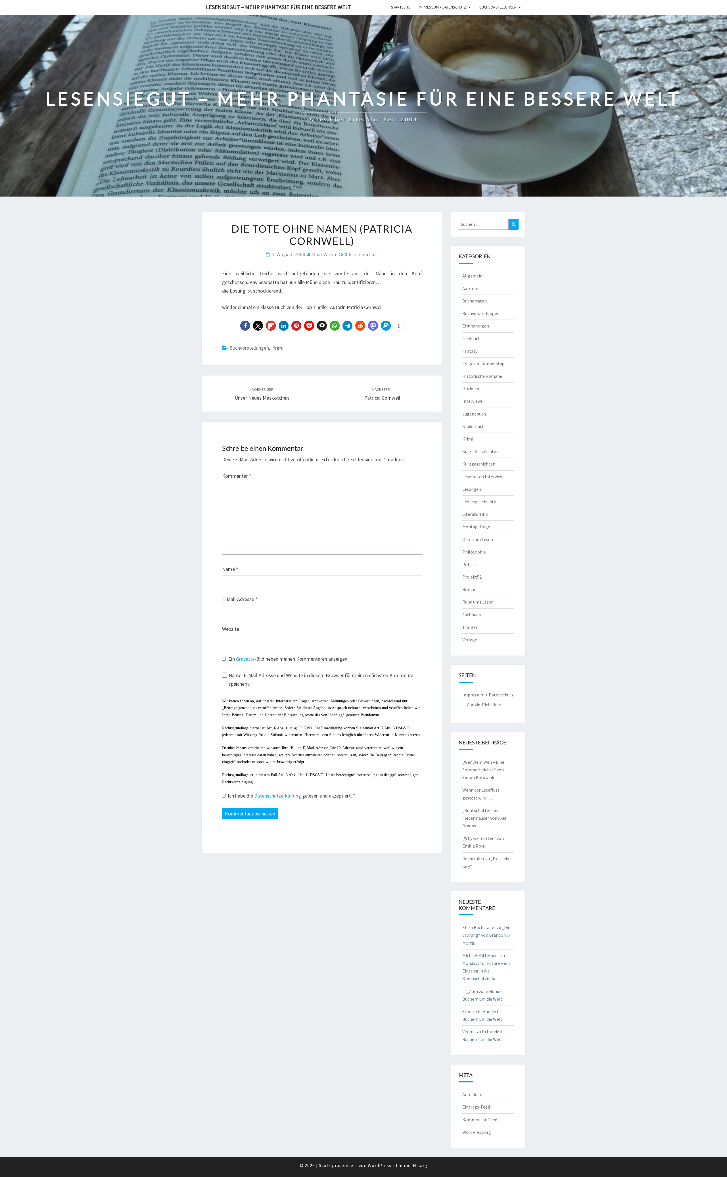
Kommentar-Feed (479, 1119)
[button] (245, 326)
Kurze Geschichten (480, 451)
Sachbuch (471, 614)
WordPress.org (476, 1132)
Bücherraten (474, 301)
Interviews (472, 401)
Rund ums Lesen (478, 602)
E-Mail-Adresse (240, 599)
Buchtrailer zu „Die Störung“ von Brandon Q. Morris (486, 935)
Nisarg (420, 1165)
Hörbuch (470, 388)
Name (230, 569)
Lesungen (471, 489)
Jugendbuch (474, 414)
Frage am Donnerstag (483, 363)
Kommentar (236, 476)
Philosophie (474, 552)
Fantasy (469, 351)
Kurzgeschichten (478, 464)
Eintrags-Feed (476, 1107)
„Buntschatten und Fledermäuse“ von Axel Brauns (484, 818)
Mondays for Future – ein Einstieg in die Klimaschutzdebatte (486, 970)
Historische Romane (482, 376)
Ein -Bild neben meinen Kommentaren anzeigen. (288, 659)
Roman (469, 589)
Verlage (469, 639)
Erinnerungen (475, 326)
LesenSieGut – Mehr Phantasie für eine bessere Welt (278, 7)
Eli (464, 927)
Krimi (277, 348)
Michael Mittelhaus (481, 955)
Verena (469, 1031)
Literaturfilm (475, 514)
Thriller (469, 627)
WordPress (379, 1165)
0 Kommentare (361, 254)
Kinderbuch (473, 426)
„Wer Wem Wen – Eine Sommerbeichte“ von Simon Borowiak (483, 769)
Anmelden (472, 1094)
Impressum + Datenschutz (442, 7)
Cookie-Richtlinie (484, 705)
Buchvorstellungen (498, 7)
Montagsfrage (476, 526)
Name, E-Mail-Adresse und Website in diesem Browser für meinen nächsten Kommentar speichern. (322, 679)
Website (230, 629)
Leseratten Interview (482, 476)
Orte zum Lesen (477, 539)
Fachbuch (471, 338)
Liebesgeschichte (479, 501)
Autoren (470, 288)
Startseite (400, 7)
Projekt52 (472, 577)
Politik (469, 564)
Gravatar (245, 659)
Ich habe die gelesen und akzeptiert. (291, 795)
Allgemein (472, 276)
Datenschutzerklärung (278, 795)
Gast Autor (324, 254)
